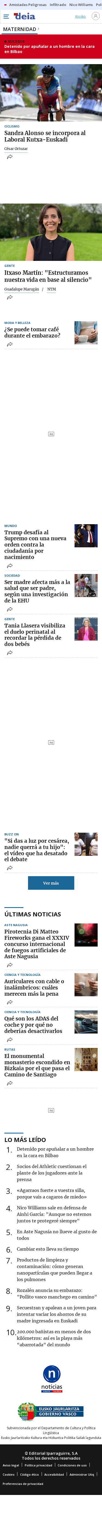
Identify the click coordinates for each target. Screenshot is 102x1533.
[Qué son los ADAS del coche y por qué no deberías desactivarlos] (86, 1022)
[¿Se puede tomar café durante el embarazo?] (86, 332)
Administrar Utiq (82, 1474)
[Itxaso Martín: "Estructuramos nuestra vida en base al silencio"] (51, 232)
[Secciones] (6, 16)
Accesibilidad (54, 1474)
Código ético (29, 1474)
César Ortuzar (16, 149)
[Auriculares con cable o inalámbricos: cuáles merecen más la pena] (86, 984)
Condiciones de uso (72, 1465)
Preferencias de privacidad (23, 1484)
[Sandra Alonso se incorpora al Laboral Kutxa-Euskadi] (51, 92)
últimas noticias (32, 914)
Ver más (51, 883)
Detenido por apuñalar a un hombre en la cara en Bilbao (49, 49)
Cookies (8, 1474)
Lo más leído (25, 1139)
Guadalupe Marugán (21, 289)
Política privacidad (38, 1465)
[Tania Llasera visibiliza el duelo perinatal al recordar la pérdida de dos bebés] (86, 629)
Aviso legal (11, 1465)
